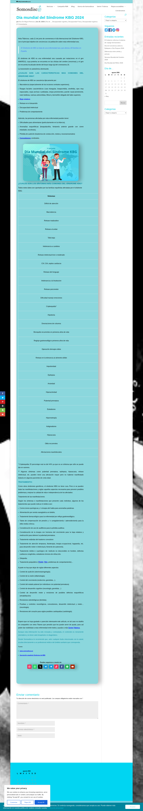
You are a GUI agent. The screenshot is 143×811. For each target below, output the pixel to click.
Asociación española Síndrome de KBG (32, 655)
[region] (27, 796)
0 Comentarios (22, 24)
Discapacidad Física (75, 21)
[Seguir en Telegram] (46, 667)
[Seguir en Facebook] (62, 667)
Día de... (48, 21)
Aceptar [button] (132, 807)
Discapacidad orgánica (89, 21)
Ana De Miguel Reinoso (27, 21)
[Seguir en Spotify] (67, 667)
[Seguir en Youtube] (72, 667)
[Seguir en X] (40, 667)
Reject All (27, 802)
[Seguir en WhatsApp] (35, 667)
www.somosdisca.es (26, 651)
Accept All (41, 802)
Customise (13, 802)
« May (107, 96)
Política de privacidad (55, 808)
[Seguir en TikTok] (56, 667)
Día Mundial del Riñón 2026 (114, 63)
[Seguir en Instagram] (29, 667)
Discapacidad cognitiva (59, 21)
